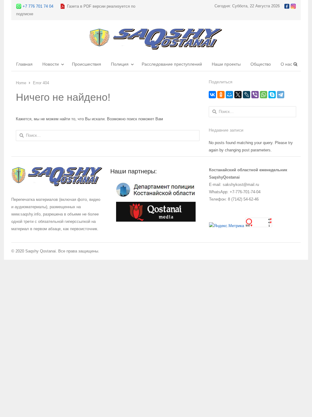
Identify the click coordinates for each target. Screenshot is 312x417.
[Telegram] (280, 94)
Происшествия (86, 64)
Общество (260, 64)
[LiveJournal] (246, 94)
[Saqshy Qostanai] (156, 47)
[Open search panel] (295, 64)
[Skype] (272, 94)
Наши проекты (226, 64)
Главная (24, 64)
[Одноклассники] (221, 94)
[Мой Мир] (229, 94)
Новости (50, 64)
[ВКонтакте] (212, 94)
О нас (286, 64)
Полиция (120, 64)
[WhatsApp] (263, 94)
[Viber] (255, 94)
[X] (238, 94)
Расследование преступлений (172, 64)
